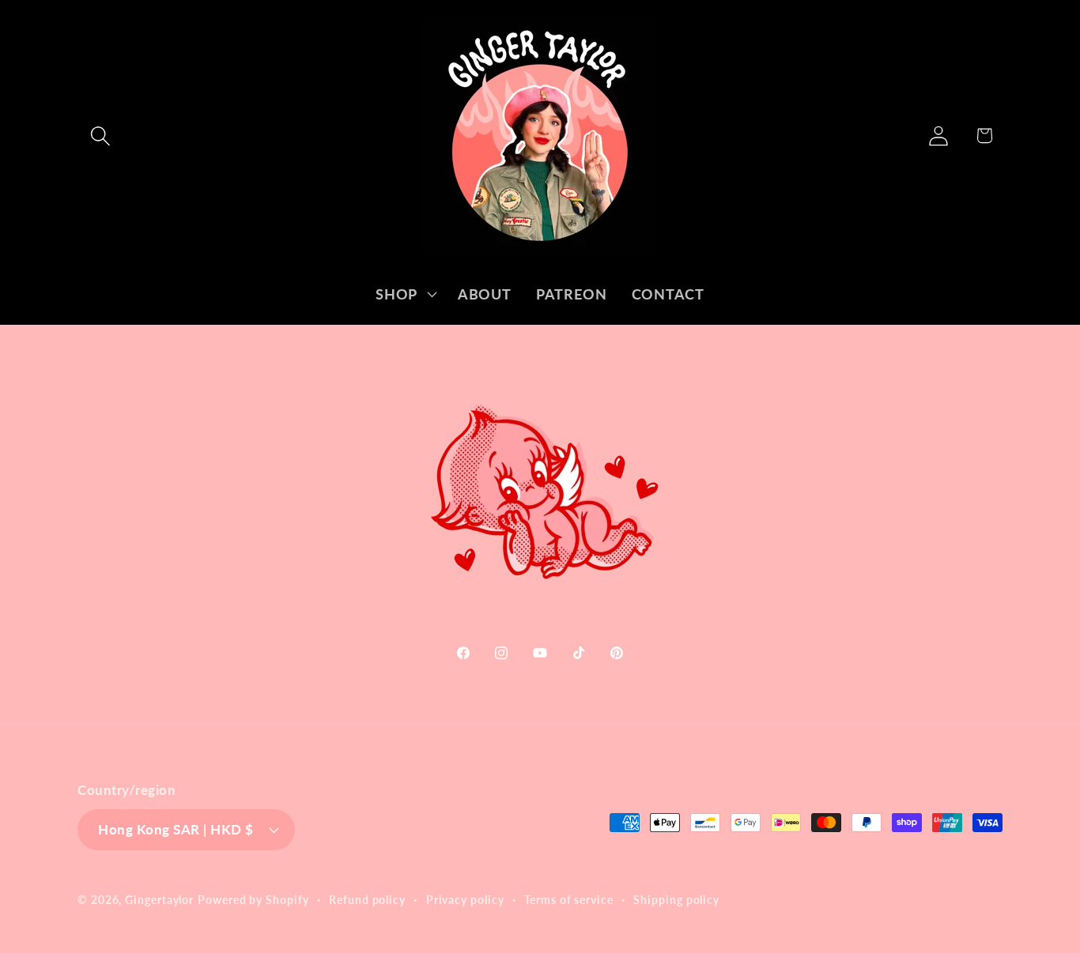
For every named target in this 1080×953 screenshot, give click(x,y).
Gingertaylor (159, 899)
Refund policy (367, 899)
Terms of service (569, 899)
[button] (100, 135)
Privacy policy (465, 899)
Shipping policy (676, 899)
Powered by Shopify (253, 899)
